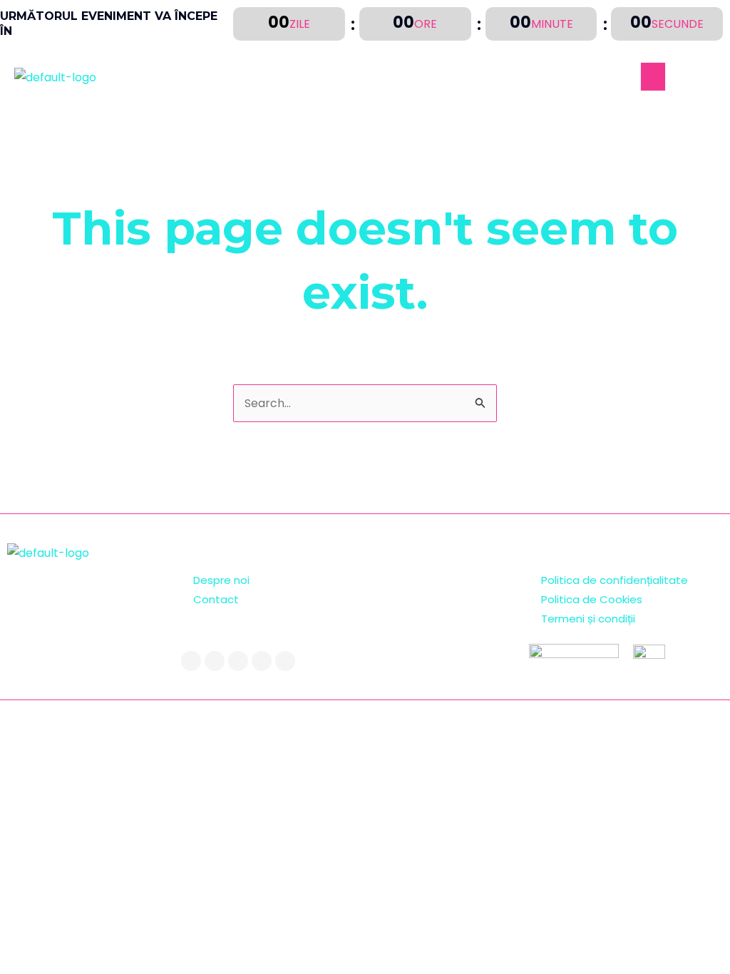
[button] (653, 76)
